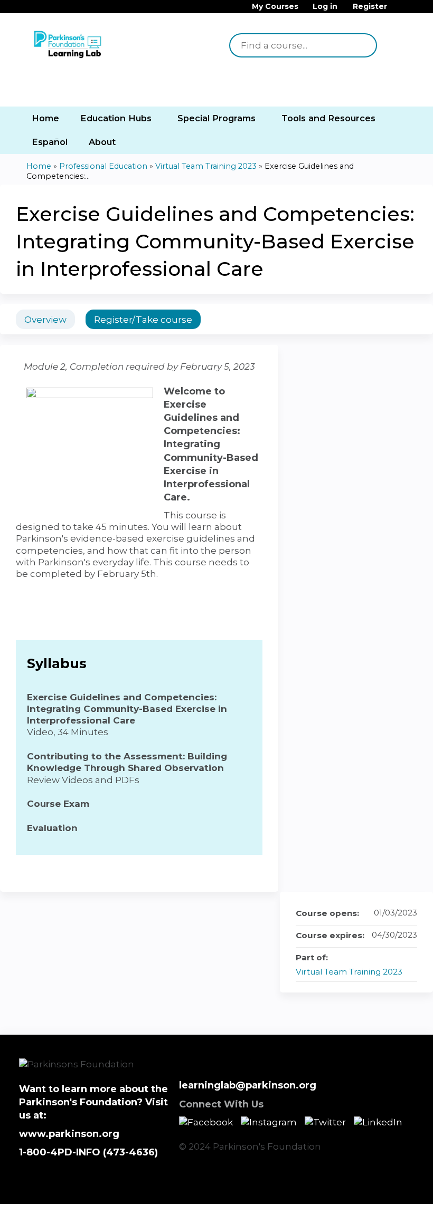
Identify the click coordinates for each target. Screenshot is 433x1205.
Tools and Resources (328, 118)
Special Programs (216, 118)
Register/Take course (143, 319)
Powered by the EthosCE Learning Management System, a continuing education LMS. (379, 1186)
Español (50, 142)
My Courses (275, 7)
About (102, 142)
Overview (45, 319)
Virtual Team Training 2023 (206, 166)
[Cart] (398, 10)
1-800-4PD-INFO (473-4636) (88, 1152)
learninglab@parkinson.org (247, 1085)
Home (45, 118)
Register (370, 7)
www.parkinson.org (69, 1134)
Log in (325, 7)
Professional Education (103, 166)
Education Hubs (116, 118)
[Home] (69, 45)
